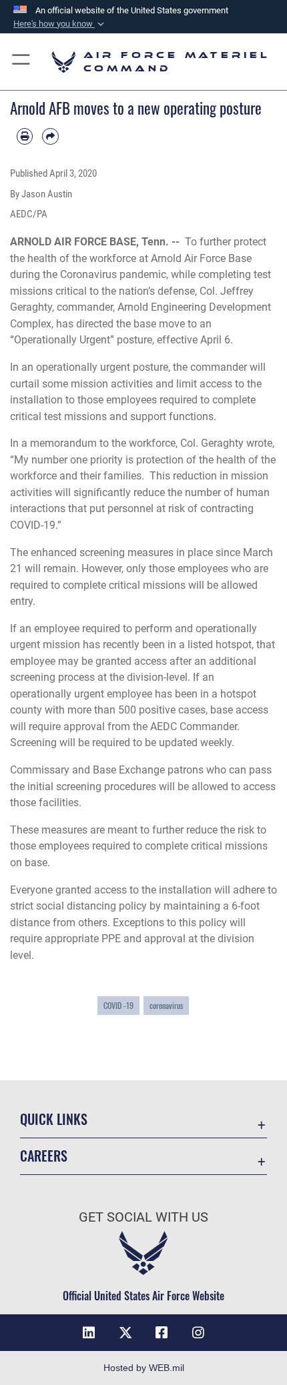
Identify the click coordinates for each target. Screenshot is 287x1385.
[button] (60, 24)
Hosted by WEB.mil (143, 1367)
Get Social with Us (143, 1217)
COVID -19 (118, 1005)
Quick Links (53, 1119)
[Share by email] (50, 136)
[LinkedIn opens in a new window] (89, 1333)
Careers (43, 1156)
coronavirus (166, 1005)
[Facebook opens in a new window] (162, 1333)
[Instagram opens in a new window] (198, 1333)
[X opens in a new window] (125, 1333)
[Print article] (25, 136)
